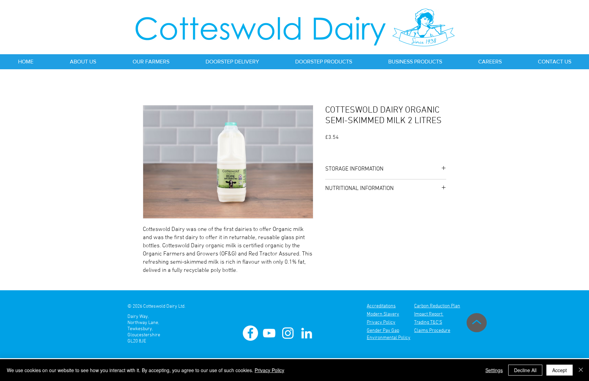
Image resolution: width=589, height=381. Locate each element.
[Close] (581, 370)
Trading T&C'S (428, 322)
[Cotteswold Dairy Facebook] (250, 333)
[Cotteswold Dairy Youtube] (269, 333)
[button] (82, 61)
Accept (559, 370)
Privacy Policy (269, 370)
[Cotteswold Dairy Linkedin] (306, 333)
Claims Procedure (432, 331)
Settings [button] (494, 370)
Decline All (525, 370)
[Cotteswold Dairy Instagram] (288, 333)
